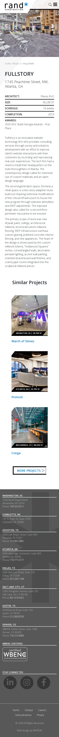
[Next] (54, 26)
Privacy (40, 715)
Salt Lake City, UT (13, 586)
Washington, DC (12, 495)
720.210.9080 (17, 635)
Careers (42, 710)
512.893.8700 (17, 616)
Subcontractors (23, 715)
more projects (29, 471)
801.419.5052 (17, 597)
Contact (29, 710)
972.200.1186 (17, 578)
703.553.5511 (17, 506)
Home (8, 63)
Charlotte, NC (11, 514)
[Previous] (5, 26)
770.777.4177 (17, 559)
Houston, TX (10, 530)
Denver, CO (9, 624)
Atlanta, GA (10, 549)
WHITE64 (37, 730)
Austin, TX (8, 605)
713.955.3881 (17, 541)
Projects (17, 63)
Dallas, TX (8, 567)
